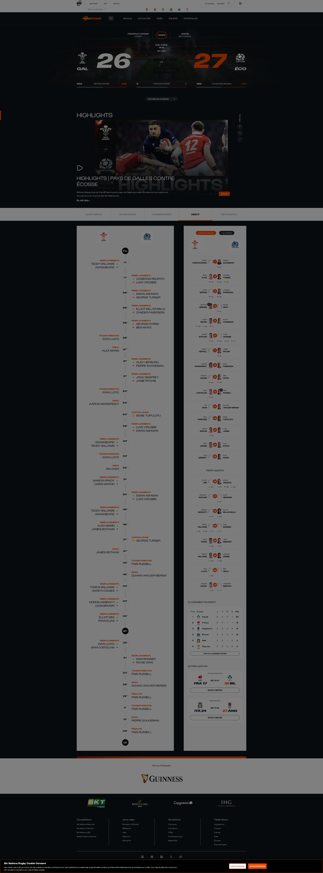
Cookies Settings (238, 866)
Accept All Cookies (257, 866)
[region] (161, 866)
